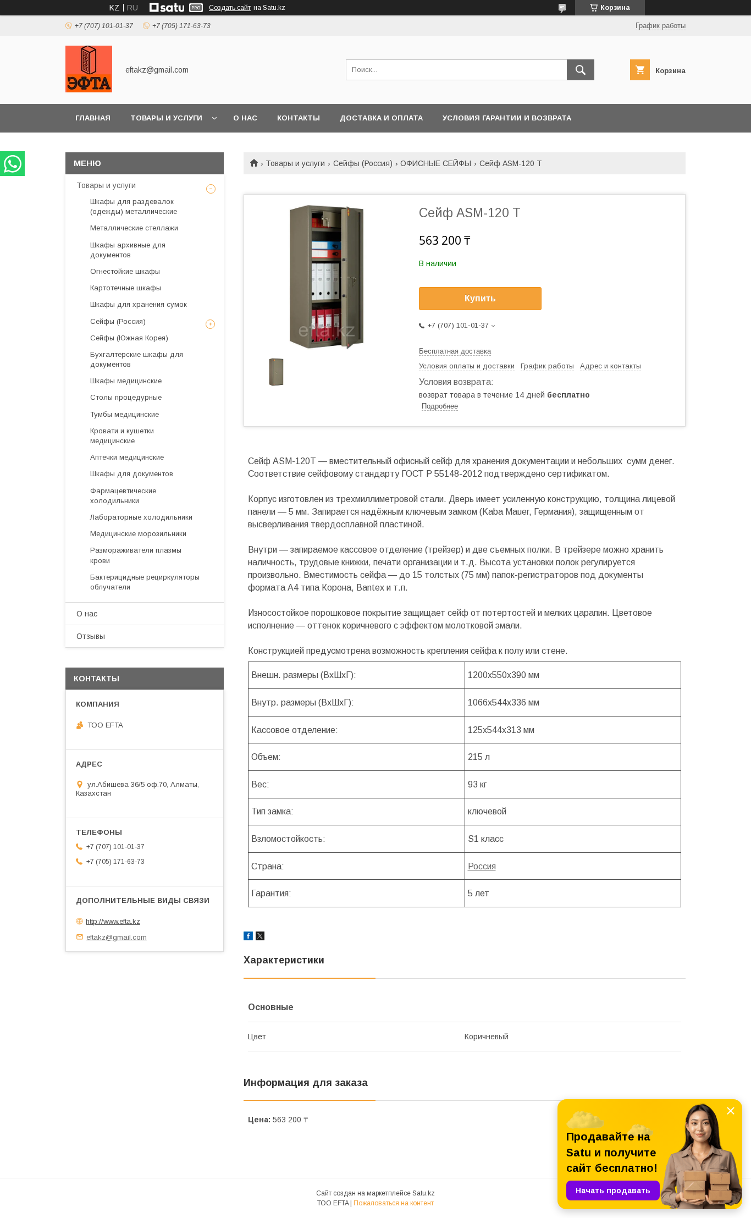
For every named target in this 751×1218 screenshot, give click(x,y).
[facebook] (248, 937)
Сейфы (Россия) (363, 163)
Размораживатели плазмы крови (135, 555)
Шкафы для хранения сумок (138, 304)
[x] (260, 937)
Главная (93, 118)
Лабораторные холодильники (141, 517)
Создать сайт (230, 8)
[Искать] (580, 69)
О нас (245, 118)
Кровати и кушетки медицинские (122, 436)
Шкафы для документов (131, 474)
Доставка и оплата (381, 118)
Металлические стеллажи (134, 228)
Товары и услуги (166, 118)
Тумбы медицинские (124, 414)
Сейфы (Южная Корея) (129, 338)
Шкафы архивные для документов (127, 250)
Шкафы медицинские (126, 381)
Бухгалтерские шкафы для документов (136, 359)
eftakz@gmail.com (116, 937)
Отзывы (90, 636)
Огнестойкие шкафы (125, 271)
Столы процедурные (126, 397)
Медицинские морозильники (138, 534)
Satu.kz (423, 1193)
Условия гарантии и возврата (507, 118)
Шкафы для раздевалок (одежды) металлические (133, 206)
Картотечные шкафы (125, 288)
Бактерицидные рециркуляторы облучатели (145, 582)
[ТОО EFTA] (88, 89)
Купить (480, 298)
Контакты (298, 118)
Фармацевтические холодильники (123, 496)
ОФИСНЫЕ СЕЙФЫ (435, 163)
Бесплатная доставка (455, 351)
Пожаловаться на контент (394, 1203)
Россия (482, 866)
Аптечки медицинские (127, 457)
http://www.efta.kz (113, 921)
